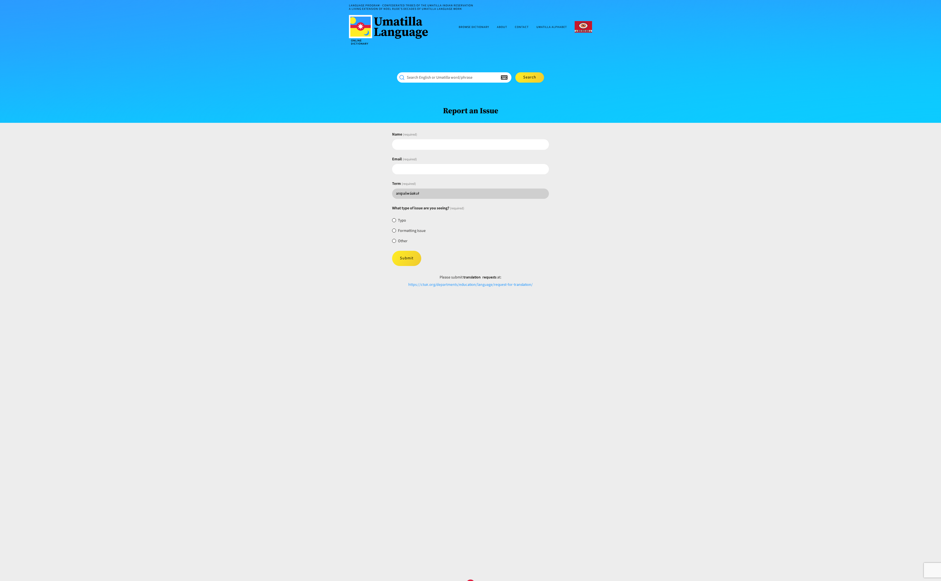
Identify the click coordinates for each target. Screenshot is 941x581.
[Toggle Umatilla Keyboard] (504, 77)
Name (404, 134)
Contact (522, 27)
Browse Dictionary (474, 27)
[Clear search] (494, 77)
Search (529, 77)
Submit (406, 258)
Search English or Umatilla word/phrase (439, 77)
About (502, 27)
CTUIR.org (583, 27)
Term (404, 183)
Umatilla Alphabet (551, 27)
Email (404, 159)
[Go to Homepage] (390, 30)
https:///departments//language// (470, 284)
